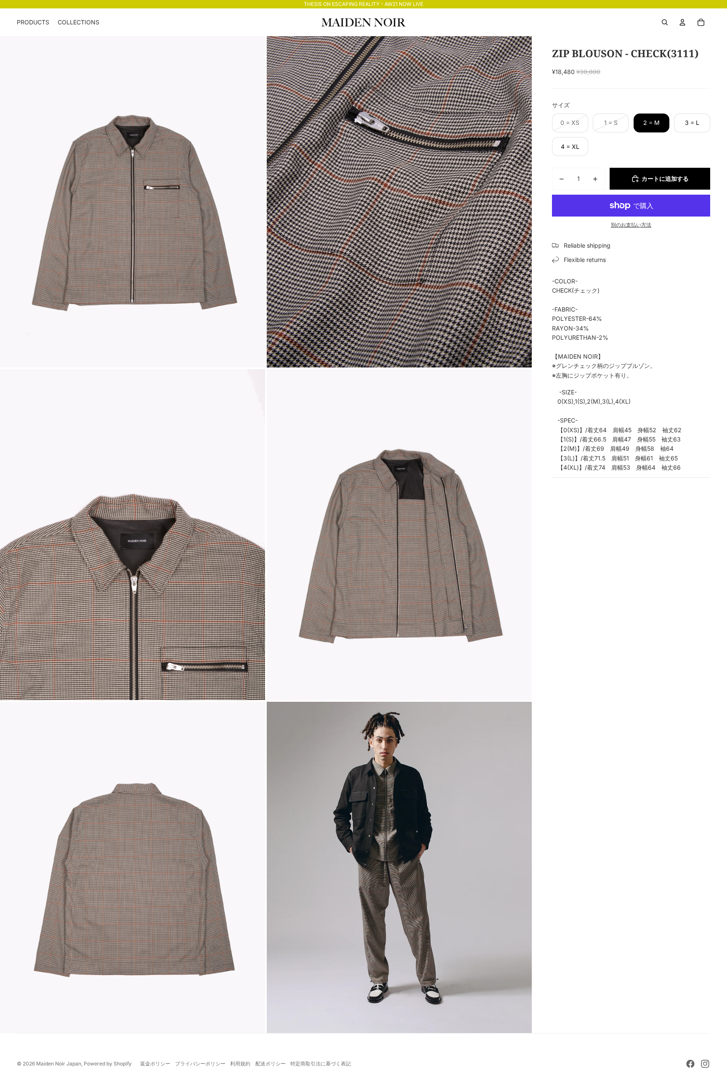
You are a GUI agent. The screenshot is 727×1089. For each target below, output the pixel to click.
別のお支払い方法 (631, 225)
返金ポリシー (155, 1063)
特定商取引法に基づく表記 (320, 1063)
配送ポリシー (270, 1063)
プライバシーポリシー (200, 1063)
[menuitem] (33, 22)
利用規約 (240, 1063)
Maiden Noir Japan (58, 1063)
